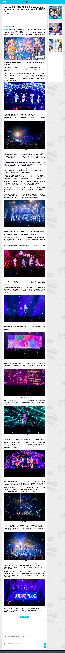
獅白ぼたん (13, 636)
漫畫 (40, 1)
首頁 (22, 1)
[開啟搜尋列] (53, 1)
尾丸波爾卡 (37, 635)
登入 (61, 1)
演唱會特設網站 (24, 617)
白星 (12, 26)
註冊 (57, 1)
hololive (6, 29)
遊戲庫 (44, 1)
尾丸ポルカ (32, 635)
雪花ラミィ (24, 636)
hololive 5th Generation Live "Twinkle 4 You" (17, 635)
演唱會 (8, 636)
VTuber (6, 633)
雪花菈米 (28, 636)
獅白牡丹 (17, 636)
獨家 (35, 1)
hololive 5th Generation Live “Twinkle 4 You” (33, 31)
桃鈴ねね (41, 635)
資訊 (31, 1)
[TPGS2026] (26, 2)
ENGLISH (49, 1)
